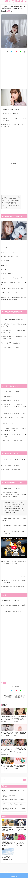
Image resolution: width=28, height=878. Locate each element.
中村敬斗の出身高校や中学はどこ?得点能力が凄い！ (13, 804)
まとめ (5, 207)
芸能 (9, 11)
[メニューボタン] (2, 2)
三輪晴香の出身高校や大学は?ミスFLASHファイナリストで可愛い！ (13, 809)
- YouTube (5, 574)
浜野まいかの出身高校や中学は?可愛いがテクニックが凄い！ (13, 800)
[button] (3, 52)
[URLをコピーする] (25, 52)
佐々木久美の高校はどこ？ (9, 202)
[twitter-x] (14, 874)
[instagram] (16, 874)
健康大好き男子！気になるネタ (14, 1)
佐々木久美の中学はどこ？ (9, 203)
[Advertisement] (14, 70)
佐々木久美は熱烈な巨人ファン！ (11, 205)
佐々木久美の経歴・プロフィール (11, 198)
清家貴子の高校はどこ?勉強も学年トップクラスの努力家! (13, 796)
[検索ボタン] (26, 2)
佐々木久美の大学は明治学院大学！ (11, 200)
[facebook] (12, 874)
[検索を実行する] (24, 780)
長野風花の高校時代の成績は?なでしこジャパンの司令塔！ (13, 791)
